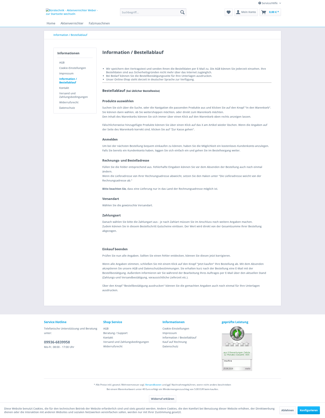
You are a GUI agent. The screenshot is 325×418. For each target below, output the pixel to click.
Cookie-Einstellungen (72, 68)
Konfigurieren (309, 410)
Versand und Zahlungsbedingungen (73, 95)
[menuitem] (153, 12)
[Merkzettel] (229, 12)
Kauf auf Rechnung (174, 342)
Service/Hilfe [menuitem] (269, 3)
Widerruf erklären (162, 399)
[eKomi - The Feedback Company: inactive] (251, 348)
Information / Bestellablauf (68, 80)
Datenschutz (67, 108)
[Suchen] (182, 12)
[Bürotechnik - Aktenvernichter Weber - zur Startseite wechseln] (74, 13)
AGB (62, 62)
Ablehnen (287, 410)
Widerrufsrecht (68, 102)
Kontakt (64, 88)
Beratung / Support (115, 333)
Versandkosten (153, 384)
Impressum (66, 73)
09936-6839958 (57, 342)
